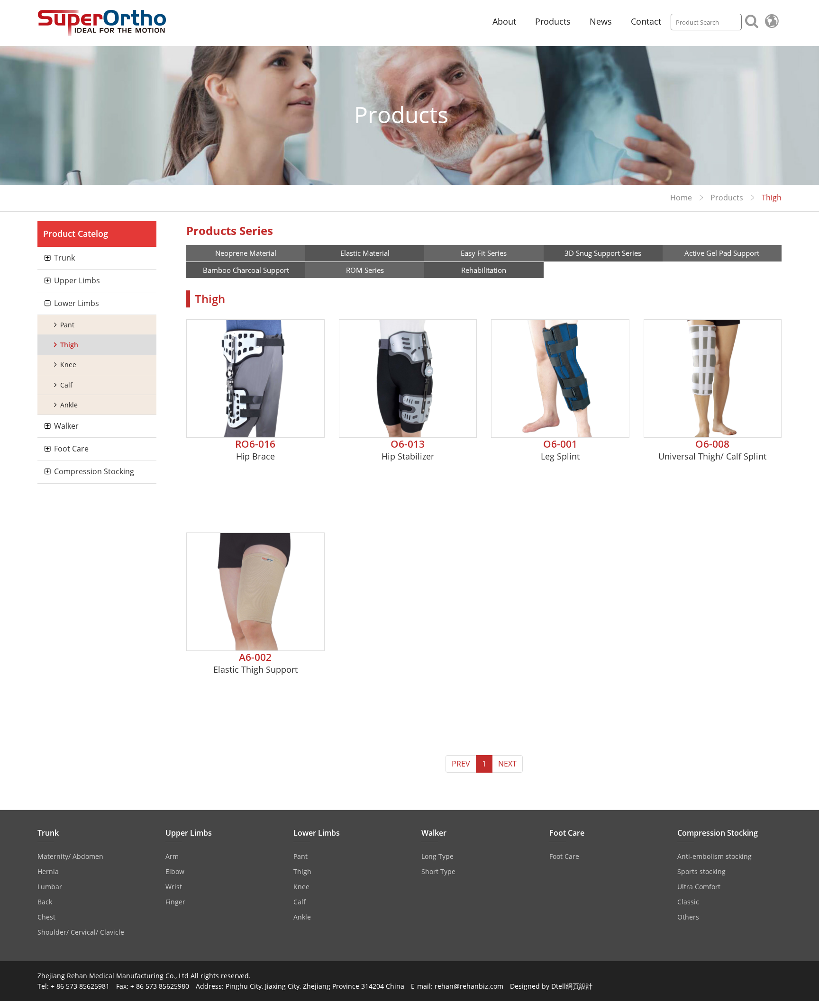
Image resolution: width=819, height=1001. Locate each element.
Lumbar (49, 886)
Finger (175, 901)
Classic (688, 901)
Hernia (48, 871)
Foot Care (71, 448)
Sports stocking (701, 871)
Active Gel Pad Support (721, 253)
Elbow (174, 871)
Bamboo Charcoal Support (246, 270)
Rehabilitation (483, 270)
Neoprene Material (245, 253)
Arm (172, 856)
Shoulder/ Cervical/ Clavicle (80, 932)
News (601, 21)
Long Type (437, 856)
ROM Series (365, 270)
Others (688, 916)
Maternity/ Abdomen (70, 856)
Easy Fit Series (484, 253)
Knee (68, 364)
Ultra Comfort (698, 886)
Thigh (69, 344)
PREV (461, 763)
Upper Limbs (77, 280)
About (504, 21)
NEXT (507, 763)
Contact (646, 21)
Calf (66, 384)
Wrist (173, 886)
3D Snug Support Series (602, 253)
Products (553, 21)
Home (681, 197)
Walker (66, 426)
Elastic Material (365, 253)
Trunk (64, 258)
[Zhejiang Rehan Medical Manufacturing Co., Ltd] (101, 22)
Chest (46, 916)
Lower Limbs (76, 303)
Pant (67, 324)
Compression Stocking (94, 471)
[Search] (752, 20)
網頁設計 (579, 986)
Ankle (69, 404)
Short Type (438, 871)
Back (44, 901)
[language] (772, 20)
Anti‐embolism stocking (714, 856)
